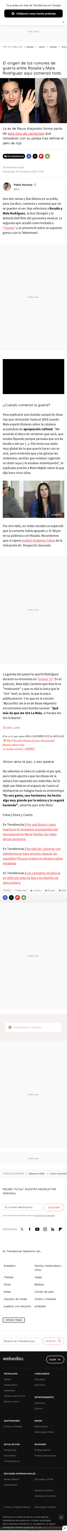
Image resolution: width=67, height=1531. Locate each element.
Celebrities (21, 890)
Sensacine (40, 1402)
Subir (52, 1359)
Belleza (39, 1284)
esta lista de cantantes (26, 133)
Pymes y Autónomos (45, 1455)
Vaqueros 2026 (37, 1173)
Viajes (38, 1277)
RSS (52, 1228)
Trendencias (10, 1450)
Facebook (28, 156)
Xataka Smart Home (14, 1396)
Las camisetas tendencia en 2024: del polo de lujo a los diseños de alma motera (31, 878)
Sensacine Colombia (45, 1495)
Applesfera (9, 1390)
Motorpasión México (45, 1507)
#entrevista (18, 744)
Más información (52, 1527)
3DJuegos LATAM (44, 1479)
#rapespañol (48, 740)
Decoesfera (10, 1455)
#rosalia (17, 740)
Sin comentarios (15, 156)
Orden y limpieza (45, 1299)
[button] (25, 185)
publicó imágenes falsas (38, 540)
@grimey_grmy (11, 727)
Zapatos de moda (15, 1299)
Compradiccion (12, 1461)
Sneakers (9, 1265)
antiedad (40, 1306)
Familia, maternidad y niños (48, 1268)
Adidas (53, 46)
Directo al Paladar (13, 1426)
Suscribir (54, 1207)
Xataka (7, 1379)
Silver (7, 1284)
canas (42, 46)
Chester (9, 228)
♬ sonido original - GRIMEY (19, 748)
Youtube (37, 1228)
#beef (10, 740)
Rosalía (51, 890)
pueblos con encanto (17, 1306)
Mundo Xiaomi (12, 1401)
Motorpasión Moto (44, 1432)
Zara (64, 46)
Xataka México (11, 1479)
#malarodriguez (31, 740)
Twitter (35, 156)
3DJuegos (40, 1379)
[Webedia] (13, 1360)
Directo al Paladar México (17, 1507)
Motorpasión (41, 1426)
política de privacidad (44, 1215)
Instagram (45, 1228)
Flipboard (41, 156)
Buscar (51, 1341)
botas (7, 1291)
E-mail (47, 156)
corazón (37, 890)
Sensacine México (44, 1490)
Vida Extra (40, 1384)
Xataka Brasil (11, 1484)
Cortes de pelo (44, 1291)
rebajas (30, 46)
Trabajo (8, 1277)
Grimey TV (45, 679)
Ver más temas (13, 1320)
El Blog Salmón (43, 1450)
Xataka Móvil (11, 1384)
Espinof (39, 1408)
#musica (7, 744)
